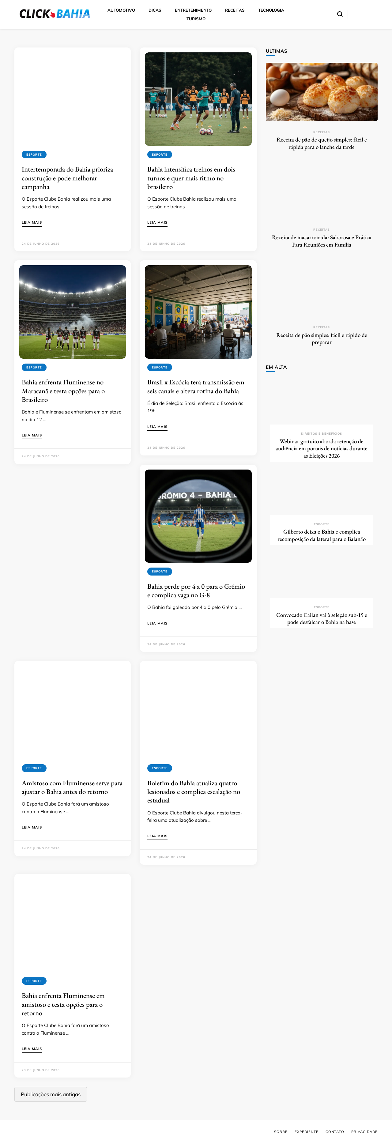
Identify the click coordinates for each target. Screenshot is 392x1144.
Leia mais (32, 223)
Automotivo (121, 10)
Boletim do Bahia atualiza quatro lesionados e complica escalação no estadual (193, 791)
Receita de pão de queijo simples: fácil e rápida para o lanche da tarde (322, 143)
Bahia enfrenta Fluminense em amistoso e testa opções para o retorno (63, 1004)
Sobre (281, 1132)
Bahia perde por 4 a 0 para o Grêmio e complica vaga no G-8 (196, 590)
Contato (335, 1132)
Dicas (155, 10)
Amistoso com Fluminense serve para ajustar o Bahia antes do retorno (72, 787)
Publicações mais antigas (51, 1094)
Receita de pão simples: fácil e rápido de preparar (321, 338)
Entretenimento (193, 10)
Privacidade (364, 1132)
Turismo (196, 18)
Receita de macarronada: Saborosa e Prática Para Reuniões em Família (321, 240)
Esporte (34, 154)
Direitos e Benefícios (321, 433)
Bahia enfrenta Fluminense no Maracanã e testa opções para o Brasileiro (63, 390)
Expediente (306, 1132)
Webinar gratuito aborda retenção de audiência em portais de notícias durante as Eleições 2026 (322, 448)
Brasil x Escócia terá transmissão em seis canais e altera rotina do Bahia (195, 386)
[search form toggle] (340, 14)
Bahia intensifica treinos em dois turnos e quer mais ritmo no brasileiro (191, 177)
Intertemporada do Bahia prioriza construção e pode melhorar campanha (67, 177)
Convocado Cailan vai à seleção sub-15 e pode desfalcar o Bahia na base (321, 618)
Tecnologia (271, 10)
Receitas (235, 10)
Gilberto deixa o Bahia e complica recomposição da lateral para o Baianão (321, 535)
